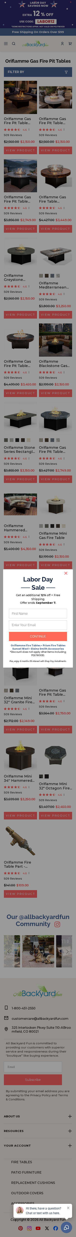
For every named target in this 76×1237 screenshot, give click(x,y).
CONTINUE (38, 636)
